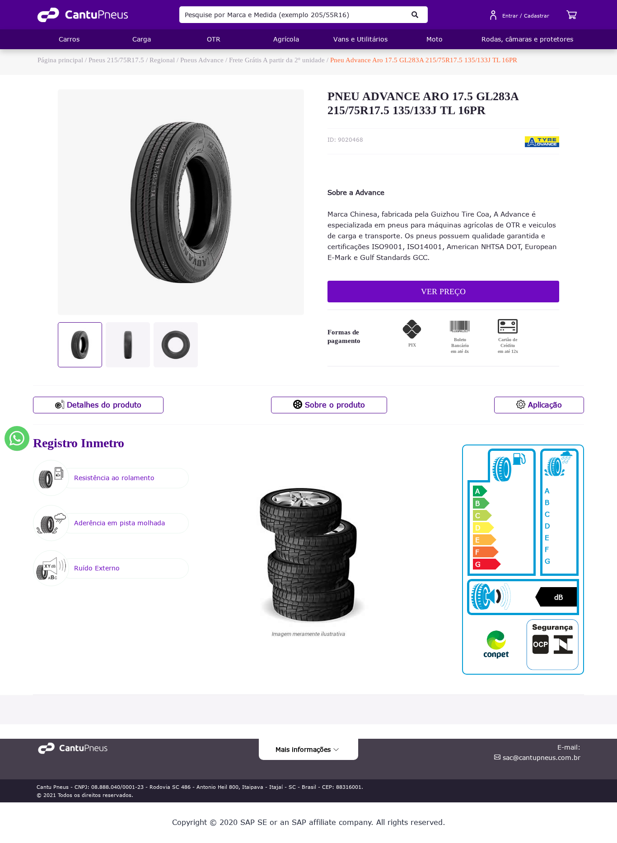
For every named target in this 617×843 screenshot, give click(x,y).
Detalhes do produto (102, 405)
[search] (415, 14)
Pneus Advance (202, 60)
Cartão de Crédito (508, 345)
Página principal (60, 60)
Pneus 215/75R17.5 (116, 60)
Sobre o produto (333, 405)
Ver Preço (443, 291)
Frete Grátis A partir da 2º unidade (277, 60)
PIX (412, 345)
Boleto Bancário (460, 345)
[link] (82, 15)
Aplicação (543, 405)
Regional (162, 60)
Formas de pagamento (343, 337)
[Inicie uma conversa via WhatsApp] (17, 438)
